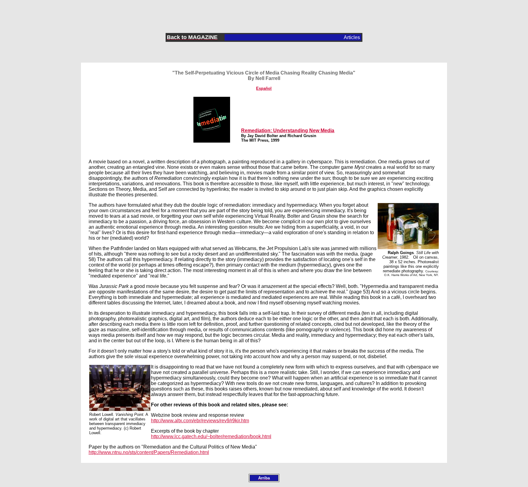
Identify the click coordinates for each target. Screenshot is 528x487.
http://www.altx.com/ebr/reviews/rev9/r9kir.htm (200, 420)
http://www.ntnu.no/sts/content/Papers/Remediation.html (149, 452)
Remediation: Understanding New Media (287, 130)
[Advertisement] (264, 12)
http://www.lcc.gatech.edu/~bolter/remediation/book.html (211, 436)
